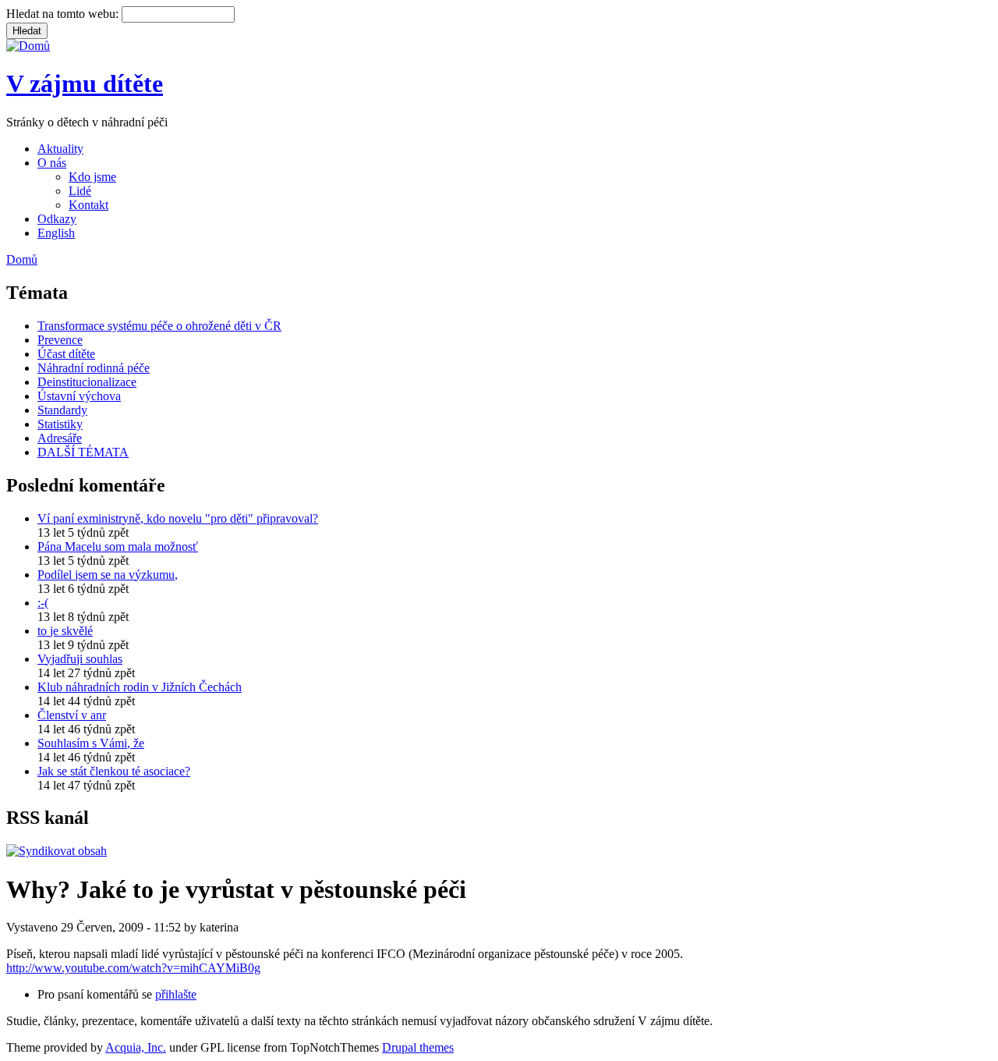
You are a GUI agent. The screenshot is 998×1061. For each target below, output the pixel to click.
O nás (51, 162)
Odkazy (56, 218)
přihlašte (175, 994)
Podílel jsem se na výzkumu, (107, 574)
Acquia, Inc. (135, 1047)
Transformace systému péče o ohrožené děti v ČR (159, 325)
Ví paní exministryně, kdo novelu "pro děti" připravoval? (177, 518)
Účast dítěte (66, 353)
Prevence (60, 339)
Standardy (62, 410)
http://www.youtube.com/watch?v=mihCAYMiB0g (133, 967)
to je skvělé (65, 630)
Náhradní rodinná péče (93, 367)
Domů (21, 259)
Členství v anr (71, 715)
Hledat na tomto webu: (64, 13)
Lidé (80, 190)
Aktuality (60, 148)
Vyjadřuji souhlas (79, 658)
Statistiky (60, 424)
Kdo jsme (92, 176)
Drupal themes (418, 1047)
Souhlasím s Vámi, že (90, 743)
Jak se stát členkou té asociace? (113, 771)
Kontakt (88, 204)
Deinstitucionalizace (86, 382)
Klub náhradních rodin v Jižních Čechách (139, 687)
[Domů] (28, 45)
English (56, 233)
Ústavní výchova (79, 396)
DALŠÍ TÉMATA (83, 452)
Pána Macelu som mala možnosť (117, 546)
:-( (42, 602)
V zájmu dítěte (84, 83)
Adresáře (59, 438)
